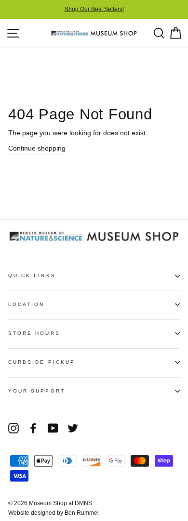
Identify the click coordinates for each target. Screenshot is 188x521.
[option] (94, 9)
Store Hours (34, 333)
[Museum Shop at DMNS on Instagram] (13, 428)
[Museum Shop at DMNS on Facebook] (33, 428)
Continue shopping (37, 148)
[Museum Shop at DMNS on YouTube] (53, 428)
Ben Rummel (82, 512)
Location (26, 304)
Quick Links (32, 275)
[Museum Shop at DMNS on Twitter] (72, 428)
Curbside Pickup (41, 362)
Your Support (36, 391)
